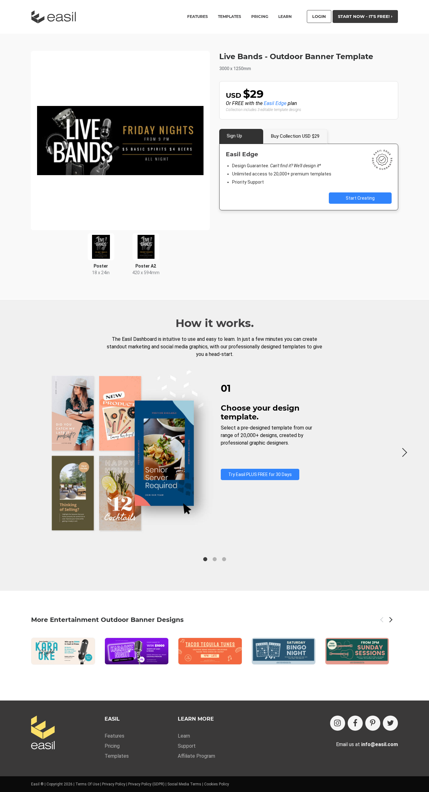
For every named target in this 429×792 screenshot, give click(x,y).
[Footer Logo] (43, 733)
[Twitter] (390, 723)
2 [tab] (214, 559)
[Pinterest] (372, 723)
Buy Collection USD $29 (295, 136)
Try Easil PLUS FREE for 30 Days (260, 474)
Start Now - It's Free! (364, 16)
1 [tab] (205, 559)
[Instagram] (337, 723)
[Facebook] (355, 723)
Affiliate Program (196, 756)
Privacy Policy (113, 784)
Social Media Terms (184, 784)
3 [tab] (224, 559)
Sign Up (234, 136)
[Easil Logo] (55, 17)
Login (319, 16)
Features (114, 736)
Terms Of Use (87, 784)
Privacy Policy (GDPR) (146, 784)
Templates (117, 756)
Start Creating (360, 198)
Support (187, 746)
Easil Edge (275, 103)
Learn (285, 16)
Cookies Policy (216, 784)
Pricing (259, 16)
